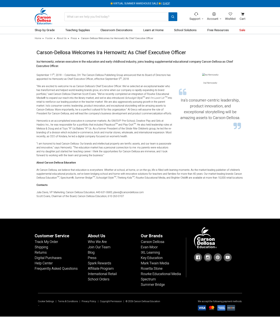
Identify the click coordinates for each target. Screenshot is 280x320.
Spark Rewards (99, 263)
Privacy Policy (89, 301)
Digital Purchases (48, 257)
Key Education (152, 257)
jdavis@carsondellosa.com (128, 192)
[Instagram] (208, 257)
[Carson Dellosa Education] (43, 16)
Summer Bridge (153, 284)
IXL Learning (150, 252)
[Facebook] (198, 257)
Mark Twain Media (155, 263)
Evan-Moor (149, 247)
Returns (41, 252)
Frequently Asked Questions (56, 268)
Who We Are (97, 241)
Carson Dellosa (152, 241)
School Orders (98, 279)
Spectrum (148, 279)
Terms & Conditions (68, 301)
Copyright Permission (111, 301)
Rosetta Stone (152, 268)
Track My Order (46, 241)
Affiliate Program (101, 268)
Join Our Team (99, 247)
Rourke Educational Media (161, 274)
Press (92, 257)
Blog (91, 252)
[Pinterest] (218, 257)
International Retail (102, 274)
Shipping (41, 247)
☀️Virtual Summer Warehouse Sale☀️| (140, 4)
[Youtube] (228, 257)
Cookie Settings (46, 301)
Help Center (44, 263)
